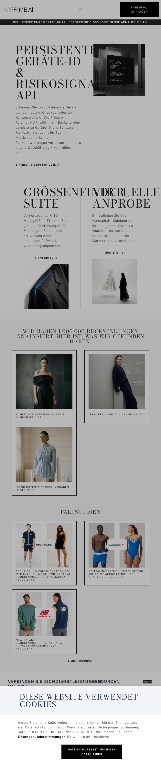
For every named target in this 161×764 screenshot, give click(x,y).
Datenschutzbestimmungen (42, 737)
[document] (80, 382)
